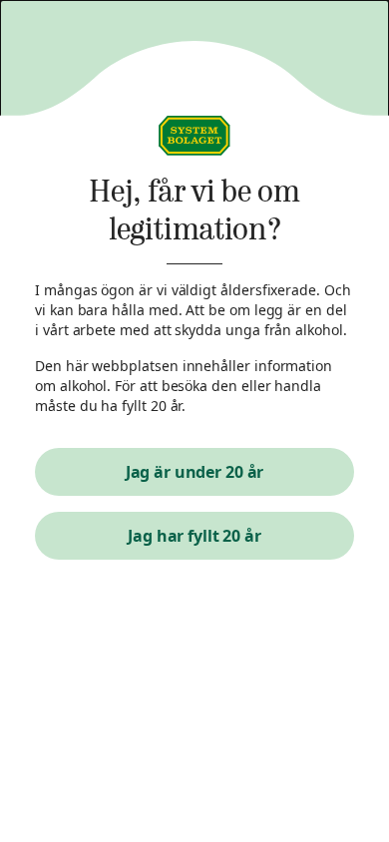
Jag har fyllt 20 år (194, 536)
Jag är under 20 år (195, 472)
